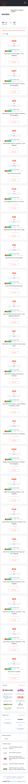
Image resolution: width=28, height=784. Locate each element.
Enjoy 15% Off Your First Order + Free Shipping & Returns (14, 315)
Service (13, 778)
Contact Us (8, 778)
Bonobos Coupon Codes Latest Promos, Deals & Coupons (13, 32)
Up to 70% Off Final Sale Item (14, 286)
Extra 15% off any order (14, 173)
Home (4, 776)
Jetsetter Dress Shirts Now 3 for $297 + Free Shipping (14, 85)
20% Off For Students (14, 672)
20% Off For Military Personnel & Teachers (14, 375)
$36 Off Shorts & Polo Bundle (14, 258)
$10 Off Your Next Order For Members (14, 434)
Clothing (6, 738)
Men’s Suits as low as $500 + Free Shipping (14, 55)
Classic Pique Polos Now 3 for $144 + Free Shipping (14, 523)
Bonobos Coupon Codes (14, 49)
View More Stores (22, 685)
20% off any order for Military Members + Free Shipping (14, 114)
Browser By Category (11, 776)
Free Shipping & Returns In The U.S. (14, 202)
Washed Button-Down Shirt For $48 (14, 230)
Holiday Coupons (13, 781)
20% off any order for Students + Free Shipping (14, 643)
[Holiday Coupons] (4, 4)
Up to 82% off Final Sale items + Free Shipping (14, 583)
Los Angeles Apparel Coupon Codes (20, 729)
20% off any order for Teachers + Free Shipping (14, 144)
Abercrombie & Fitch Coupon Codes (8, 723)
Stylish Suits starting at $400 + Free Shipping (14, 493)
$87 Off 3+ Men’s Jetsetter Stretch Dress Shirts (14, 345)
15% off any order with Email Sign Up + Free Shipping (14, 553)
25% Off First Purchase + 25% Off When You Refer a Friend (14, 405)
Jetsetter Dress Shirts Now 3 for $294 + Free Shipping (14, 463)
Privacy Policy (18, 778)
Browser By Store (20, 776)
